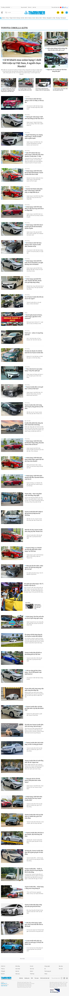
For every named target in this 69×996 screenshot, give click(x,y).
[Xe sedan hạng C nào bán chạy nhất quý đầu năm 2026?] (25, 83)
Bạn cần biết (24, 7)
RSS (32, 978)
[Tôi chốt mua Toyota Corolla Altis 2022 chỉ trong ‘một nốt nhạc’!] (12, 730)
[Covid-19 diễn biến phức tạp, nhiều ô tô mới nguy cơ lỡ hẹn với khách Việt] (12, 946)
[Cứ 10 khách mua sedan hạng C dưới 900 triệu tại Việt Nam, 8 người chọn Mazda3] (21, 44)
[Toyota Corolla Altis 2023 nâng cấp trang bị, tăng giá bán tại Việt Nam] (12, 409)
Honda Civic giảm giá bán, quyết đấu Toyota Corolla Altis (34, 714)
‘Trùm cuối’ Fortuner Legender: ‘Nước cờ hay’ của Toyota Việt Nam (35, 892)
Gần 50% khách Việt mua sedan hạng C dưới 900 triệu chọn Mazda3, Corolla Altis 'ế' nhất (34, 154)
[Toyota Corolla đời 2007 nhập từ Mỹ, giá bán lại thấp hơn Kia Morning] (12, 517)
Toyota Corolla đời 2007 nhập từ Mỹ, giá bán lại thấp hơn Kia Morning (34, 513)
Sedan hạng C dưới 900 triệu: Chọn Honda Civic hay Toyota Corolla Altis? (35, 787)
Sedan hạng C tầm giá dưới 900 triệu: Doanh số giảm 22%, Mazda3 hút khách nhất (35, 233)
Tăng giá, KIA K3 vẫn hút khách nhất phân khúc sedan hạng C (33, 780)
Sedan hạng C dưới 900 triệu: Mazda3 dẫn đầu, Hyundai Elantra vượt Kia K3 (34, 477)
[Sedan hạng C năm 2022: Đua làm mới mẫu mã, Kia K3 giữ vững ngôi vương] (29, 606)
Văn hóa (37, 17)
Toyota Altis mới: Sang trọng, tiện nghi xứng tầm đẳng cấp (34, 689)
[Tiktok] (65, 7)
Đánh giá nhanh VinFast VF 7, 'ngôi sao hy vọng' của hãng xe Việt (35, 322)
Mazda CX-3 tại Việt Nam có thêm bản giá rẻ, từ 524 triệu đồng (35, 357)
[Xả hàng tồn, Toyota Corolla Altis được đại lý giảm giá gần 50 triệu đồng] (12, 856)
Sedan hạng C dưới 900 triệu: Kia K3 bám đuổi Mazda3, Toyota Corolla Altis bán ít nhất (34, 172)
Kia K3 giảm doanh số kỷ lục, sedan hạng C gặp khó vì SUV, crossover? (33, 316)
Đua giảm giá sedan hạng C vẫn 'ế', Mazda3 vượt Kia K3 (35, 573)
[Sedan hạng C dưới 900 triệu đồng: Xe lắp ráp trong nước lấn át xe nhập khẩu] (12, 211)
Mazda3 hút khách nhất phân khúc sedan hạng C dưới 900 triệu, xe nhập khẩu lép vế (33, 190)
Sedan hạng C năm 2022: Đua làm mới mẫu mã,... (37, 606)
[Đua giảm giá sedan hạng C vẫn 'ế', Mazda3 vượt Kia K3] (12, 596)
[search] (13, 12)
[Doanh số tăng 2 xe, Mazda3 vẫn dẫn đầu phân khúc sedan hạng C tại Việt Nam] (12, 553)
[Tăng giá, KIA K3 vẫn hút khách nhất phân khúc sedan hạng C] (12, 784)
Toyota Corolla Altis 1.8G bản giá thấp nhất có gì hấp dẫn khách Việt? (34, 536)
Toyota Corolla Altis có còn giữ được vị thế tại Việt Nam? (34, 303)
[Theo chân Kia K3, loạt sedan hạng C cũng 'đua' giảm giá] (12, 373)
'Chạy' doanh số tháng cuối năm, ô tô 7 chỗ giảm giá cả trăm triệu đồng (35, 376)
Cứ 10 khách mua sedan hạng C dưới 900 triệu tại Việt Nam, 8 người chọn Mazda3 (21, 63)
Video (54, 17)
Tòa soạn (36, 978)
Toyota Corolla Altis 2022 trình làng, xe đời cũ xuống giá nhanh (34, 743)
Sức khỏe (22, 17)
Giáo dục (30, 17)
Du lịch (33, 17)
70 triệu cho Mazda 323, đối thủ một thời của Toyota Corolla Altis (34, 351)
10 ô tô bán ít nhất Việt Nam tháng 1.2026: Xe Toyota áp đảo (43, 89)
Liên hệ (34, 7)
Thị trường (27, 96)
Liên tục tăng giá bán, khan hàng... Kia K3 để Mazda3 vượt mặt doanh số (33, 672)
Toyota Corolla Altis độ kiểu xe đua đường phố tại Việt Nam (33, 653)
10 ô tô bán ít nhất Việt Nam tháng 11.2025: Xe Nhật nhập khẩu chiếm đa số (35, 107)
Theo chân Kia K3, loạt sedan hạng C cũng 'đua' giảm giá (33, 369)
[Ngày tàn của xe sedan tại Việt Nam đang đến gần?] (56, 60)
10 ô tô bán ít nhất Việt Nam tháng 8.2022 (35, 678)
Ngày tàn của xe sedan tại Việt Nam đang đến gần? (57, 70)
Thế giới (11, 17)
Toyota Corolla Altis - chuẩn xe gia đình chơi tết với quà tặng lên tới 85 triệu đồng (35, 859)
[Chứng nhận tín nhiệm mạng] (55, 991)
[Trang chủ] (0, 18)
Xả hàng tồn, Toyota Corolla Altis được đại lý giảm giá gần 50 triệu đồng (34, 841)
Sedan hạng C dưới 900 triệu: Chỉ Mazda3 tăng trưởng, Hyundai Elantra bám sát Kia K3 (34, 394)
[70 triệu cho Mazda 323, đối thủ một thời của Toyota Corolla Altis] (12, 355)
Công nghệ (49, 17)
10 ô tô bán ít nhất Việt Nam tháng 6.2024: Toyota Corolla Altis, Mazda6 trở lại (33, 244)
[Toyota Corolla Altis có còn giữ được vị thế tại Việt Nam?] (12, 391)
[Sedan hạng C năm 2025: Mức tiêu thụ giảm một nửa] (60, 83)
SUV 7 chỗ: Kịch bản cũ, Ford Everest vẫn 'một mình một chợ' (34, 339)
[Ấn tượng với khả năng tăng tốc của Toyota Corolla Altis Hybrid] (12, 640)
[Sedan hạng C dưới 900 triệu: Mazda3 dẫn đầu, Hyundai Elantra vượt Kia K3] (12, 481)
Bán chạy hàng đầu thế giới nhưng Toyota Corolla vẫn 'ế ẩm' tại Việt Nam (35, 911)
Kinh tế (14, 17)
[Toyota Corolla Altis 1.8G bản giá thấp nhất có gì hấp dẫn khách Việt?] (12, 712)
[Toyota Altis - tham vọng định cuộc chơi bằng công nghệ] (12, 499)
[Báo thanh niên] (34, 12)
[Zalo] (67, 7)
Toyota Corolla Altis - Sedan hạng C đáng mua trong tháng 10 (34, 887)
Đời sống (18, 17)
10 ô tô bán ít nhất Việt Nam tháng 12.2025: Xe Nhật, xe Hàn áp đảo (34, 100)
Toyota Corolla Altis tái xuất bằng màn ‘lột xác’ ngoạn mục (34, 761)
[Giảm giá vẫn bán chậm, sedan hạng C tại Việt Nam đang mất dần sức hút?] (12, 571)
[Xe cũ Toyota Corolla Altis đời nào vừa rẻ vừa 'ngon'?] (12, 301)
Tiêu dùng (58, 17)
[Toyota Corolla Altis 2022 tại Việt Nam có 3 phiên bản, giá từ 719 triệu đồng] (12, 820)
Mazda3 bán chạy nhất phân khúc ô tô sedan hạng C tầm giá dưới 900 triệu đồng (35, 287)
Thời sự (7, 17)
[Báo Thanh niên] (6, 978)
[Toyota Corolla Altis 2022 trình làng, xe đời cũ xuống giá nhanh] (12, 748)
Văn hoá (32, 968)
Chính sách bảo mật (44, 978)
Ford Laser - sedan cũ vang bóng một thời (34, 333)
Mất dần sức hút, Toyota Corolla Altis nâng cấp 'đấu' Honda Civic (34, 412)
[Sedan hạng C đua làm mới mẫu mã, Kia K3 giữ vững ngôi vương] (12, 622)
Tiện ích (29, 7)
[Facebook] (63, 7)
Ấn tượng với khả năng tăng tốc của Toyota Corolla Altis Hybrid (33, 635)
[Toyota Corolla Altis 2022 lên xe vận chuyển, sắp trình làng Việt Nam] (12, 838)
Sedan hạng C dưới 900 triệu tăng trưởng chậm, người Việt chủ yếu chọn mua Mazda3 (34, 459)
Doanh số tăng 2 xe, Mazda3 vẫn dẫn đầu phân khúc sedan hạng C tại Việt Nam (35, 484)
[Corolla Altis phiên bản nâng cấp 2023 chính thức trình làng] (12, 427)
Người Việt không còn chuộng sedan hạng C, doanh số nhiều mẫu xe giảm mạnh (34, 136)
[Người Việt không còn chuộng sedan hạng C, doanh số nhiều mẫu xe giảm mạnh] (12, 139)
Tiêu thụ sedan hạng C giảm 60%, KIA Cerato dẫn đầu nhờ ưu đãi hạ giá (34, 924)
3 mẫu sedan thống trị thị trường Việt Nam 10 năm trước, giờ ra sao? (56, 49)
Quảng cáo (26, 978)
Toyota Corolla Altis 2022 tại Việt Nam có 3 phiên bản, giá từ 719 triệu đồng (34, 749)
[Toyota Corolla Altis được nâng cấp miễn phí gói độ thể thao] (12, 910)
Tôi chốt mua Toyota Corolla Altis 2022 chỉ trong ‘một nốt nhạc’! (34, 725)
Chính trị (3, 17)
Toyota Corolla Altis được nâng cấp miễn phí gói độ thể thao (33, 905)
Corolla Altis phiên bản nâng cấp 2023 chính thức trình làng (34, 423)
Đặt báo (21, 978)
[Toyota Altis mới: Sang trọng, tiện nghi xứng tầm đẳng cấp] (12, 694)
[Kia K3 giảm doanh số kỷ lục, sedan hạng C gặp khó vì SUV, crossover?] (12, 319)
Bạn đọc (61, 966)
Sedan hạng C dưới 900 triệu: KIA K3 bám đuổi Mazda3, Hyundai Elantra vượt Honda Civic (35, 143)
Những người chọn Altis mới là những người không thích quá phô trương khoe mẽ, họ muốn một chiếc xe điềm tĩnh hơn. (34, 694)
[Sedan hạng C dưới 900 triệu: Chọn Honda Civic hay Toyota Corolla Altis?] (12, 802)
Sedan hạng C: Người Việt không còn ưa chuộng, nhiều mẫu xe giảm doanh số (35, 124)
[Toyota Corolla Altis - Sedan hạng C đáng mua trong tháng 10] (12, 892)
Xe (51, 17)
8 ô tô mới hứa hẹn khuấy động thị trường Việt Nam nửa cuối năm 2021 (35, 949)
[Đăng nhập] (66, 12)
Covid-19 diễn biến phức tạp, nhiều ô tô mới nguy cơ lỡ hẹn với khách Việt (34, 942)
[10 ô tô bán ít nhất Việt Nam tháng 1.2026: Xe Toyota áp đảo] (43, 83)
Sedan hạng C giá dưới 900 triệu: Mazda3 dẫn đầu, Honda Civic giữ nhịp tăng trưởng (35, 269)
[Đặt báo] (62, 12)
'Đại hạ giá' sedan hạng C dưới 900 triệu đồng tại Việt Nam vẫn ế (34, 117)
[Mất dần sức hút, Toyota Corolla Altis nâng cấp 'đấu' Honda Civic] (12, 535)
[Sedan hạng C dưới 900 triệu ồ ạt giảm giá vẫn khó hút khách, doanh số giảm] (12, 229)
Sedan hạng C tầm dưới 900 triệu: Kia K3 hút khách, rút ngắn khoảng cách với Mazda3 (34, 262)
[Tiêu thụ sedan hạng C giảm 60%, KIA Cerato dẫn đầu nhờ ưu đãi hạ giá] (12, 928)
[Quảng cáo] (58, 12)
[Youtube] (61, 7)
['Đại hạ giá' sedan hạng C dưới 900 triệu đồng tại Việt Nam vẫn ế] (12, 121)
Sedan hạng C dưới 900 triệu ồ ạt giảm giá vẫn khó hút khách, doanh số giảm (35, 215)
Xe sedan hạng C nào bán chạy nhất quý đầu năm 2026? (25, 89)
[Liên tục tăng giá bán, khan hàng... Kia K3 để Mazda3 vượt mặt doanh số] (12, 676)
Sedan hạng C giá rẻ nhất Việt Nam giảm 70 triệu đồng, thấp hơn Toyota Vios (35, 556)
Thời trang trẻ (63, 17)
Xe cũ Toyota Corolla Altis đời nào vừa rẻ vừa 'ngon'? (34, 297)
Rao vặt (60, 968)
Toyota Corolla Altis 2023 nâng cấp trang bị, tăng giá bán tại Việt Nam (34, 406)
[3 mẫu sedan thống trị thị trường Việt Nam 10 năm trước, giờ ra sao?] (56, 39)
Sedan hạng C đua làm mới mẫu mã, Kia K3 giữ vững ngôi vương (34, 617)
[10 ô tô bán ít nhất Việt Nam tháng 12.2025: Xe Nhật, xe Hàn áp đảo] (12, 103)
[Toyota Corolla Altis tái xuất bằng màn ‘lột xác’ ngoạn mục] (12, 766)
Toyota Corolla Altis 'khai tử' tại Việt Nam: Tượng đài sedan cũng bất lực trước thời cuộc (8, 90)
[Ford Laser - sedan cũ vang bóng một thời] (12, 337)
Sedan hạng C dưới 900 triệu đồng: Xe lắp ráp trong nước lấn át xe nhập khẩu (35, 197)
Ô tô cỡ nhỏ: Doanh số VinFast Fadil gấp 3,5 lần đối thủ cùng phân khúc (35, 930)
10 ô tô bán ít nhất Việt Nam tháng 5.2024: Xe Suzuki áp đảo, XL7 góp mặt (35, 251)
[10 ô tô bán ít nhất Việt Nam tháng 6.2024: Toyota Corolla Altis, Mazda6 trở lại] (12, 247)
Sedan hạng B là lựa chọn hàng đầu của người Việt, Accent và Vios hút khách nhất (35, 623)
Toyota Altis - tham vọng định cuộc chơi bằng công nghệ (33, 494)
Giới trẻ (26, 17)
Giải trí (40, 17)
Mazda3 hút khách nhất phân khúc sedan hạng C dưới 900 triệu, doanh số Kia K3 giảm (35, 179)
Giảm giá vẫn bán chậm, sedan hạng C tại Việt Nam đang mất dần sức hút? (35, 466)
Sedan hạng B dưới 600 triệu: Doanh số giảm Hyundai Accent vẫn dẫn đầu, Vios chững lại (35, 450)
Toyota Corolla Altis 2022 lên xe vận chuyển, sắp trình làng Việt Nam (35, 822)
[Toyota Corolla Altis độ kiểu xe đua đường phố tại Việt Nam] (12, 658)
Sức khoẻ (17, 968)
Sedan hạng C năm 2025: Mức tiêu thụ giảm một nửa (60, 89)
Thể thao (44, 17)
